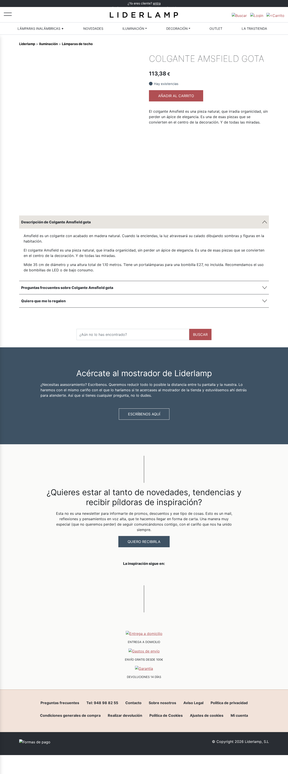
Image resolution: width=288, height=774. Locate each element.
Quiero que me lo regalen (43, 301)
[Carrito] (275, 14)
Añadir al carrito (176, 96)
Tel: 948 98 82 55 (102, 703)
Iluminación (133, 28)
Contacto (133, 703)
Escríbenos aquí (144, 414)
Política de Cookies (166, 715)
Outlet (215, 28)
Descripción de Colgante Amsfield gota (56, 222)
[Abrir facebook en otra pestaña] (118, 575)
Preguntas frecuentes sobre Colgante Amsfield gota (67, 287)
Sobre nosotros (162, 703)
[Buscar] (239, 14)
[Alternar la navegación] (8, 14)
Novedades (93, 28)
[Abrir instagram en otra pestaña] (144, 575)
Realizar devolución (125, 715)
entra (157, 3)
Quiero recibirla (144, 541)
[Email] (135, 201)
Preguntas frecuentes (59, 703)
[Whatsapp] (112, 201)
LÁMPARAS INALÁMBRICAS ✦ (41, 28)
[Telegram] (120, 201)
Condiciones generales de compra (70, 715)
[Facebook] (104, 201)
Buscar (200, 334)
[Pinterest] (127, 201)
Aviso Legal (193, 703)
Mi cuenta (239, 715)
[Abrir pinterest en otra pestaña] (169, 575)
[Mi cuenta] (256, 14)
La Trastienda (254, 28)
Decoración (177, 28)
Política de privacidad (229, 703)
